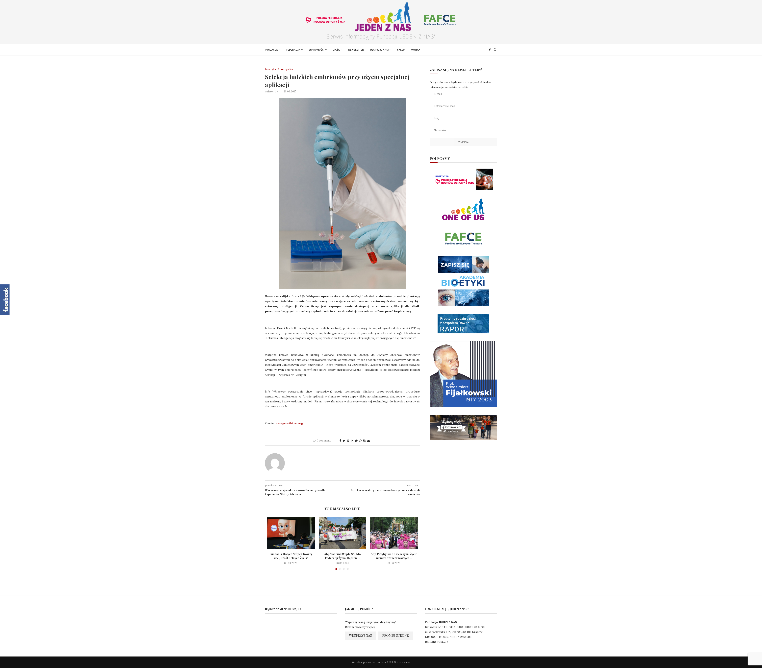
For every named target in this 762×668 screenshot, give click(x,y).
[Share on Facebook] (340, 440)
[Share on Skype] (364, 440)
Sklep (401, 49)
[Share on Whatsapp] (360, 440)
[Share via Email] (368, 440)
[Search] (495, 50)
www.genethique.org (289, 423)
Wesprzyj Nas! (379, 49)
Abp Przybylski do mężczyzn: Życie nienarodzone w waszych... (394, 556)
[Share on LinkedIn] (352, 440)
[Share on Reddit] (356, 440)
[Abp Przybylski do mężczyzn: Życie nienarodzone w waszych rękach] (394, 533)
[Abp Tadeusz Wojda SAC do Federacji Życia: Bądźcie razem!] (342, 533)
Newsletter (356, 49)
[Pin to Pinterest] (348, 440)
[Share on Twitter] (344, 440)
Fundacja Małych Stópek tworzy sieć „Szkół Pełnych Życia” (290, 556)
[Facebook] (490, 50)
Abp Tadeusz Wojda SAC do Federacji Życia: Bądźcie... (342, 556)
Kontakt (416, 49)
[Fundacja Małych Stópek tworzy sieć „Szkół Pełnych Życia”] (291, 533)
